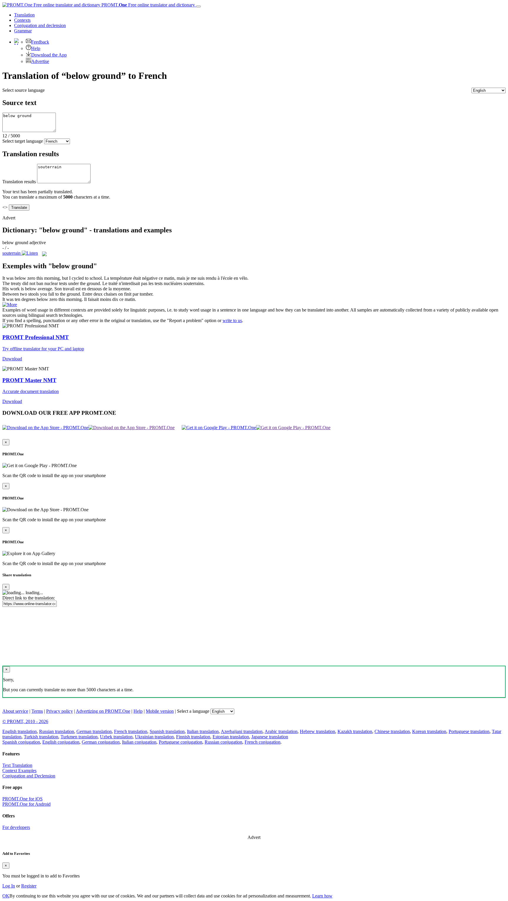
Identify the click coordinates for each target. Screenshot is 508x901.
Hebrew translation (317, 731)
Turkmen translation (79, 736)
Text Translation (17, 765)
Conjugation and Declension (28, 775)
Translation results (19, 181)
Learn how (322, 895)
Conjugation (40, 25)
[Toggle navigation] (198, 6)
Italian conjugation (139, 742)
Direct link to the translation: (28, 597)
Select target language (22, 141)
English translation (19, 731)
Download (12, 358)
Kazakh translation (354, 731)
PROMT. (147, 4)
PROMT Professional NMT (35, 337)
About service (15, 711)
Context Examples (19, 770)
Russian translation (56, 731)
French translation (130, 731)
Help (35, 48)
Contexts (22, 20)
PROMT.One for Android (26, 804)
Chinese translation (392, 731)
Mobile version (160, 711)
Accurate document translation (30, 391)
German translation (94, 731)
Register (28, 885)
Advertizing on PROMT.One (103, 711)
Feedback (40, 41)
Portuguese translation (469, 731)
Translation (24, 14)
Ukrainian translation (154, 736)
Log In (8, 885)
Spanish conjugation (21, 742)
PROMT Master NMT (29, 380)
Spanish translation (167, 731)
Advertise (40, 61)
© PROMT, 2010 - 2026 (25, 721)
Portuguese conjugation (180, 742)
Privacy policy (59, 711)
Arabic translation (281, 731)
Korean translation (429, 731)
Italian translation (203, 731)
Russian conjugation (223, 742)
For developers (16, 827)
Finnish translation (193, 736)
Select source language (23, 90)
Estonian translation (231, 736)
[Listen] (30, 253)
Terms (37, 711)
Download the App (49, 54)
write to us (232, 320)
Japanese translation (269, 736)
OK (5, 895)
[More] (9, 304)
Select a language (193, 711)
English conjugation (60, 742)
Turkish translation (41, 736)
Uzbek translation (116, 736)
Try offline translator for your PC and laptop (43, 348)
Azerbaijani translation (242, 731)
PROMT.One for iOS (22, 798)
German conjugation (101, 742)
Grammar (23, 30)
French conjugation (262, 742)
